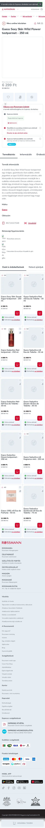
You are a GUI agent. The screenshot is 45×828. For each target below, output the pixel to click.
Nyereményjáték (7, 651)
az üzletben (16, 320)
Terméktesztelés (7, 681)
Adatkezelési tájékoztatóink (11, 611)
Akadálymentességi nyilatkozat (12, 621)
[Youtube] (19, 787)
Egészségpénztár (7, 671)
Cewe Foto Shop (7, 664)
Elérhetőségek (6, 703)
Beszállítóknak (6, 710)
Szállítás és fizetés (8, 601)
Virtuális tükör (6, 677)
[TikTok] (3, 787)
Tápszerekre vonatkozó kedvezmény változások (17, 605)
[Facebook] (8, 787)
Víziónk (4, 638)
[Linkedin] (24, 787)
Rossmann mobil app (9, 661)
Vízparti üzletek (7, 674)
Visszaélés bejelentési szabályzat (12, 618)
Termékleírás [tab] (8, 154)
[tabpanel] (22, 209)
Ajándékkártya (6, 667)
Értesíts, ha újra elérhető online (17, 133)
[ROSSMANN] (11, 542)
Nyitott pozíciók (7, 690)
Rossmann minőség (8, 634)
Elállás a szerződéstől (9, 615)
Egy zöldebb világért (8, 641)
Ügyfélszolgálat (7, 706)
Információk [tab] (26, 154)
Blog (3, 648)
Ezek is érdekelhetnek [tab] (13, 267)
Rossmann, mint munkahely (11, 693)
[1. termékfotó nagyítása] (22, 57)
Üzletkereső (6, 713)
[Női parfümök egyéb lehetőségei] (34, 16)
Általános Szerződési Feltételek (12, 608)
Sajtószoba (5, 644)
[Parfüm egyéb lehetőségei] (18, 16)
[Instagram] (13, 787)
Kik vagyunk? (6, 631)
